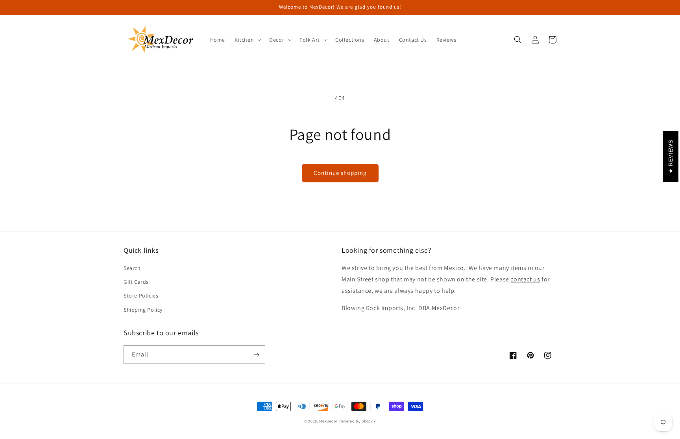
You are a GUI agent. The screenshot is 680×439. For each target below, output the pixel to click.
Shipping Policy (143, 309)
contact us (525, 279)
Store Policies (141, 295)
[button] (247, 39)
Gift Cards (136, 281)
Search (132, 268)
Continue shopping (340, 172)
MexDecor (328, 421)
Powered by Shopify (357, 421)
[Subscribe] (256, 354)
